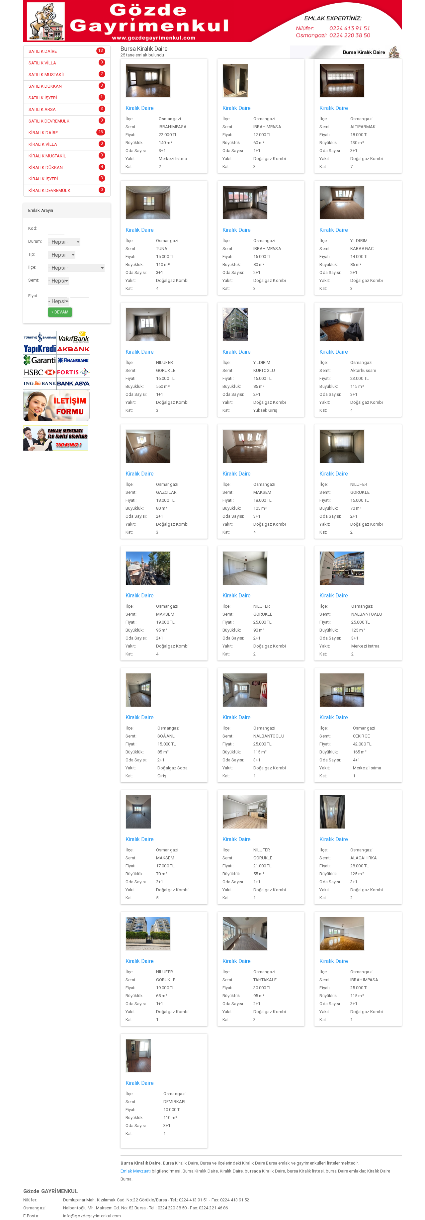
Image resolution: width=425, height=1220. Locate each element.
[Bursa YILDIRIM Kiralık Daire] (342, 202)
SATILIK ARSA (42, 109)
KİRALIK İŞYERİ (43, 178)
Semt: (34, 280)
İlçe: (32, 267)
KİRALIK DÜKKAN (46, 167)
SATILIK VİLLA (42, 62)
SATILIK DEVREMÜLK (49, 121)
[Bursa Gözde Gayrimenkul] (212, 21)
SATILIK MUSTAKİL (47, 74)
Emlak (126, 1171)
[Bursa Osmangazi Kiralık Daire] (148, 80)
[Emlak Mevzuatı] (67, 438)
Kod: (32, 228)
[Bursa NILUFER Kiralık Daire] (148, 323)
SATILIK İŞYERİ (43, 97)
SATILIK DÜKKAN (45, 86)
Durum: (35, 241)
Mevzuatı (142, 1171)
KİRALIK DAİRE (43, 132)
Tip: (31, 254)
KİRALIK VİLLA (43, 144)
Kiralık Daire (140, 108)
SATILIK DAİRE (43, 51)
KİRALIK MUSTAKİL (47, 155)
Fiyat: (33, 295)
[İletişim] (67, 405)
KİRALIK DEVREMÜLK (49, 190)
